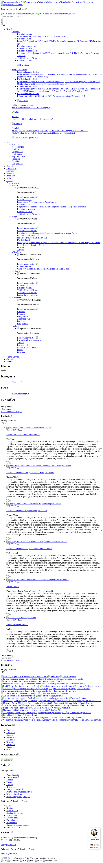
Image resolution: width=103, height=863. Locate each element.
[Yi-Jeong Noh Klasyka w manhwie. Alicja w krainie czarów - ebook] (36, 542)
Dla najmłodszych (56, 74)
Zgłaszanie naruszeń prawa (17, 825)
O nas (8, 806)
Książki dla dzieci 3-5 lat (74, 242)
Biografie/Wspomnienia (29, 41)
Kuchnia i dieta (79, 130)
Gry (8, 749)
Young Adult (71, 233)
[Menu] (98, 829)
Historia (47, 41)
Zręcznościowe (23, 319)
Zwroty (9, 784)
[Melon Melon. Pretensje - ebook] (21, 617)
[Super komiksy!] (17, 123)
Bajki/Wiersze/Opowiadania (31, 74)
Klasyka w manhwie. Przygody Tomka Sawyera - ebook (30, 472)
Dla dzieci (18, 119)
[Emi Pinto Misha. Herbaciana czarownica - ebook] (28, 428)
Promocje (10, 730)
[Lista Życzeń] (2, 22)
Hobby (58, 133)
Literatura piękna (24, 199)
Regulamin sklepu (14, 794)
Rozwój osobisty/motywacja (26, 130)
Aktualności (11, 822)
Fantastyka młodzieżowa (60, 53)
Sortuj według (7, 406)
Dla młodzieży (33, 119)
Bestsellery (11, 737)
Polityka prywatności (15, 789)
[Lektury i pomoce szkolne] (16, 112)
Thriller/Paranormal (83, 53)
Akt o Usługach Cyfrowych (18, 796)
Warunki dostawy (13, 775)
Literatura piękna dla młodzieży (32, 53)
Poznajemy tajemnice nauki (29, 242)
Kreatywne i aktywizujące (33, 84)
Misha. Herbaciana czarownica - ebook (23, 435)
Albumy (45, 130)
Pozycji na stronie (8, 420)
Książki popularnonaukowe (66, 41)
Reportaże (86, 41)
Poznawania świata (63, 96)
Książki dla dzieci (24, 240)
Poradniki (21, 247)
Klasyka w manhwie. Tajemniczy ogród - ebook (26, 510)
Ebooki (9, 735)
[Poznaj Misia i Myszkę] (22, 100)
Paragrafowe (22, 323)
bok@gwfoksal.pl (8, 844)
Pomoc (9, 782)
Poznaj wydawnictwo (26, 197)
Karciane (21, 311)
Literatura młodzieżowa (27, 230)
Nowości (10, 742)
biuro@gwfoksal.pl (9, 854)
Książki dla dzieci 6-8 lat (58, 269)
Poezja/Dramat (61, 36)
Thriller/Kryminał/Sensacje (28, 214)
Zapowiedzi (11, 747)
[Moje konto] (2, 19)
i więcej (20, 393)
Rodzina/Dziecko (44, 133)
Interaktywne (28, 77)
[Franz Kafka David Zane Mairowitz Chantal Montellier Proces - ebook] (37, 579)
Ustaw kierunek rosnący (11, 411)
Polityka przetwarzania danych (19, 792)
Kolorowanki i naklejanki (78, 74)
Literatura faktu (23, 204)
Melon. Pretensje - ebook (17, 624)
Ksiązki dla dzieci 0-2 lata (52, 242)
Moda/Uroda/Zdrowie (23, 133)
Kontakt (9, 780)
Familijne (21, 321)
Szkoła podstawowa (22, 107)
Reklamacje (11, 787)
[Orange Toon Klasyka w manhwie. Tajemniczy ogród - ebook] (33, 504)
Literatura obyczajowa (26, 209)
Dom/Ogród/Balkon (61, 130)
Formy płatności (13, 777)
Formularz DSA (13, 827)
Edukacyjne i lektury (28, 96)
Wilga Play (22, 269)
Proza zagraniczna (43, 36)
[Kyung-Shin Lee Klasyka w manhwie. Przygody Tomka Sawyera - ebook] (38, 466)
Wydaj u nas (11, 815)
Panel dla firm (12, 810)
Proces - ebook (12, 586)
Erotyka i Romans (26, 48)
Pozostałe (42, 77)
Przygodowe (22, 316)
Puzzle (62, 84)
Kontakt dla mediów (15, 813)
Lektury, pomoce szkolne (27, 235)
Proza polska (24, 36)
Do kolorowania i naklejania (59, 89)
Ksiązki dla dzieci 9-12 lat (34, 245)
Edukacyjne (81, 81)
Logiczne (21, 314)
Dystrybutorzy (12, 820)
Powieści (81, 91)
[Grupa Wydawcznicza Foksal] (38, 14)
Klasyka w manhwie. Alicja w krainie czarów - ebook (29, 548)
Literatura (10, 732)
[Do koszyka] (7, 461)
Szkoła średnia (41, 107)
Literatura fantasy (24, 288)
